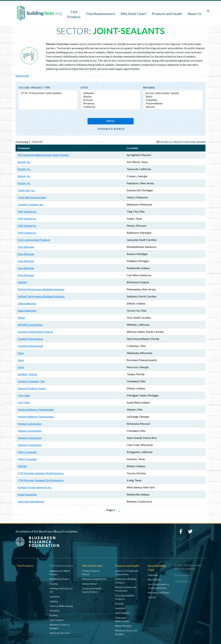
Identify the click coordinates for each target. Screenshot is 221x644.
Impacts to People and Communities (126, 572)
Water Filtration (123, 626)
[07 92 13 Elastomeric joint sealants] (48, 93)
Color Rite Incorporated (32, 197)
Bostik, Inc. (24, 162)
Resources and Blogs (158, 592)
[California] (110, 107)
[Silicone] (172, 107)
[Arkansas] (110, 103)
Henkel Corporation (29, 423)
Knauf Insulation (27, 494)
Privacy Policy (182, 575)
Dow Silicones (26, 246)
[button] (180, 142)
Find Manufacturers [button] (100, 14)
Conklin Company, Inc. (31, 204)
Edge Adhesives (27, 303)
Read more (22, 76)
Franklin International (30, 338)
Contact (152, 597)
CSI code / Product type (34, 87)
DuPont (22, 282)
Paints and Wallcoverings (122, 619)
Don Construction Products (34, 239)
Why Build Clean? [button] (133, 14)
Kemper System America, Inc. (35, 487)
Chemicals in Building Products (125, 581)
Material (149, 87)
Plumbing (54, 610)
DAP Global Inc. (27, 211)
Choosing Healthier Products (124, 597)
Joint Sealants (57, 620)
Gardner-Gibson (27, 374)
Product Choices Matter (91, 572)
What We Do (154, 579)
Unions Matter (89, 583)
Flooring (54, 583)
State (84, 87)
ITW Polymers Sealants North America (41, 473)
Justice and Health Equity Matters (91, 590)
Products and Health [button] (167, 14)
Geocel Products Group (32, 388)
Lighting (54, 601)
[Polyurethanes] (172, 103)
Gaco (21, 353)
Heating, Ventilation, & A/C (61, 590)
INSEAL (22, 466)
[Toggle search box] (208, 11)
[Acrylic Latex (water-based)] (172, 93)
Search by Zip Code (60, 633)
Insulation (55, 596)
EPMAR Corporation (30, 324)
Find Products (74, 14)
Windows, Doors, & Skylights (59, 626)
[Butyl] (172, 96)
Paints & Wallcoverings (61, 606)
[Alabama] (110, 93)
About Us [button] (194, 14)
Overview (152, 575)
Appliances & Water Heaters (60, 572)
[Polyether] (172, 100)
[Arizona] (110, 100)
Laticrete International (31, 501)
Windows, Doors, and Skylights (126, 632)
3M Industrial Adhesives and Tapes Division (43, 154)
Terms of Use (181, 581)
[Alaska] (110, 96)
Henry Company (27, 452)
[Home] (39, 13)
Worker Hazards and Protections (125, 589)
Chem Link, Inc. (26, 190)
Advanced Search (111, 128)
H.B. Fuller (24, 395)
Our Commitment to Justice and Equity (158, 586)
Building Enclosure (59, 579)
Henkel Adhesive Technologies (36, 409)
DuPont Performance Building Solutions (41, 289)
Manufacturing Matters (94, 579)
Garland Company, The (31, 381)
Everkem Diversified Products (35, 331)
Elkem (21, 317)
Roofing (53, 615)
